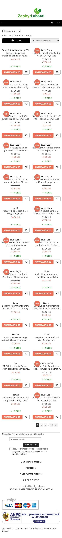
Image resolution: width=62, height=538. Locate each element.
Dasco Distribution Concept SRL (15, 50)
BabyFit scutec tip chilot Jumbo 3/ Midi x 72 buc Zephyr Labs (46, 244)
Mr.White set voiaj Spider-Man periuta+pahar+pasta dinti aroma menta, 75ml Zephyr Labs (15, 367)
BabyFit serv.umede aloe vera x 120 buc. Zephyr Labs (46, 86)
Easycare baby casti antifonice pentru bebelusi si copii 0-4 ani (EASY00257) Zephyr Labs (16, 54)
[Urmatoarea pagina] (56, 425)
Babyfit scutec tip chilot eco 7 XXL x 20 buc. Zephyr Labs (46, 117)
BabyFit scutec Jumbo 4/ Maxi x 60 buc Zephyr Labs (46, 212)
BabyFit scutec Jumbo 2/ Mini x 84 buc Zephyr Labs (16, 244)
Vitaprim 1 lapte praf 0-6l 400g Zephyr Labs (46, 338)
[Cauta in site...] (59, 23)
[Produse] (3, 24)
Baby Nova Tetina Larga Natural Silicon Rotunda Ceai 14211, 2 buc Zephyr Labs (15, 338)
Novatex (15, 334)
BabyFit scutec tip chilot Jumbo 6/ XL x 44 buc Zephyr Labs (15, 86)
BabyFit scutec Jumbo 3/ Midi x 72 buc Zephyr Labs (47, 149)
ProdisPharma (46, 363)
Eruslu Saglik (46, 50)
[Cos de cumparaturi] (52, 23)
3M (15, 363)
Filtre (17, 40)
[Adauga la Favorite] (26, 72)
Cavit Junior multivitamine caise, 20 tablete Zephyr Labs (46, 307)
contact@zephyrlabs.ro (32, 486)
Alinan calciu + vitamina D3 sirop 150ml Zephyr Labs (15, 399)
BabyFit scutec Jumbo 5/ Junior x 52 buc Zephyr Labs (15, 117)
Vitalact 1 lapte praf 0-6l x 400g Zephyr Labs (15, 212)
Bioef (15, 208)
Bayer (15, 303)
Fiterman (15, 394)
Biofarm (46, 303)
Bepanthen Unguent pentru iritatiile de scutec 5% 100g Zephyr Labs (15, 307)
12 (51, 424)
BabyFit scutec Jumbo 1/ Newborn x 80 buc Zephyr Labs (15, 275)
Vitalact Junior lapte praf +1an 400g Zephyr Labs (46, 275)
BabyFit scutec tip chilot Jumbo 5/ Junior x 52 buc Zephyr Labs (15, 180)
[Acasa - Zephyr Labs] (31, 13)
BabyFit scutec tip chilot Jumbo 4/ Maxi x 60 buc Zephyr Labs (15, 149)
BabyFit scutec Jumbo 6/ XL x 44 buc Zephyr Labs (46, 54)
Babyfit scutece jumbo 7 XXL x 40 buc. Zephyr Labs (46, 180)
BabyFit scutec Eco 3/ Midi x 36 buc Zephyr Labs (46, 399)
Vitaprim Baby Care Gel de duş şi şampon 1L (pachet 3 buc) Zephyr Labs (46, 367)
